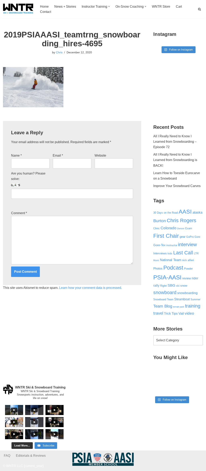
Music (156, 260)
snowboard (164, 292)
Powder (188, 268)
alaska (197, 212)
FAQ (7, 455)
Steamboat (182, 299)
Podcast (173, 267)
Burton (159, 220)
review (186, 278)
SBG (171, 285)
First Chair (166, 236)
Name (16, 155)
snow (183, 285)
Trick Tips (171, 313)
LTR (196, 253)
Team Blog (162, 306)
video (189, 313)
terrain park (178, 307)
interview (187, 244)
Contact (45, 11)
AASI (185, 212)
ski (177, 285)
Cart (179, 6)
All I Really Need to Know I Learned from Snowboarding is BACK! (175, 160)
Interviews (160, 253)
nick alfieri (188, 260)
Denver (180, 228)
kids (170, 253)
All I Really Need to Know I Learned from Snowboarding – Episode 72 (175, 141)
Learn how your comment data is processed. (90, 287)
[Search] (199, 9)
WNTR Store (161, 6)
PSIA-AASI (167, 277)
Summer (195, 299)
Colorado (168, 228)
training (192, 306)
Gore (197, 236)
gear (182, 236)
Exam (188, 228)
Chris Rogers (181, 220)
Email (58, 155)
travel (158, 313)
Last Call (183, 252)
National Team (170, 260)
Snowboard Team (163, 299)
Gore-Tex (159, 245)
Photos (158, 268)
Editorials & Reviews (31, 455)
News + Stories (65, 6)
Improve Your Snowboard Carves (177, 186)
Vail (181, 313)
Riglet (163, 285)
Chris (59, 52)
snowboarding (187, 293)
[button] (109, 6)
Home (44, 6)
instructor (171, 245)
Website (100, 155)
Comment (19, 213)
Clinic (156, 228)
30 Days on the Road (165, 212)
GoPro (190, 236)
